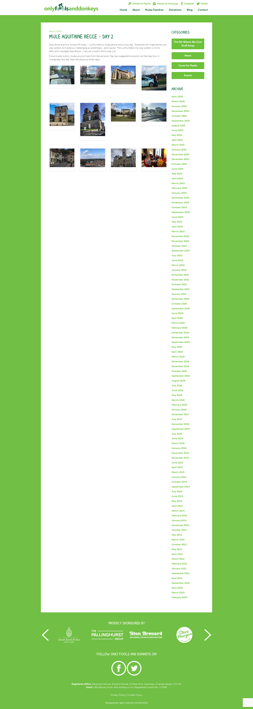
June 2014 (177, 496)
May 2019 (177, 347)
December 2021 (180, 274)
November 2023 (180, 202)
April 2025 (177, 140)
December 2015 (180, 453)
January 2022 (179, 270)
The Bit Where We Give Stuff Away (188, 43)
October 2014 (179, 481)
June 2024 (177, 168)
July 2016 (177, 433)
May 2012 (177, 549)
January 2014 (179, 520)
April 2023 (177, 226)
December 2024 (180, 154)
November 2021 (180, 279)
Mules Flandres (154, 9)
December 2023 (180, 197)
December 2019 (180, 332)
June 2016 (177, 438)
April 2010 (177, 587)
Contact (203, 9)
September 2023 (181, 212)
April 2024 (177, 178)
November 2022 (180, 241)
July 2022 (177, 255)
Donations (175, 9)
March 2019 (178, 356)
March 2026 (178, 101)
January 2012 (179, 568)
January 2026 (179, 106)
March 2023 (178, 231)
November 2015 (180, 457)
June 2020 (177, 313)
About (136, 9)
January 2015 (179, 477)
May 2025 (177, 135)
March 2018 (178, 400)
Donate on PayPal (141, 3)
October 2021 (179, 284)
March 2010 (178, 592)
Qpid (121, 702)
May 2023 (177, 221)
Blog (190, 9)
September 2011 (180, 573)
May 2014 (177, 501)
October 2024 (179, 164)
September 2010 (181, 583)
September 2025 (181, 120)
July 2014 (177, 491)
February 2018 (179, 404)
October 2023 (179, 207)
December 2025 (180, 111)
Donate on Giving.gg (167, 3)
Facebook (189, 3)
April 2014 (177, 505)
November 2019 (180, 337)
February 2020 (179, 327)
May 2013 (177, 534)
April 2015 (177, 467)
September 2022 (181, 250)
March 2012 (178, 558)
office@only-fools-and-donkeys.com (113, 687)
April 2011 (177, 578)
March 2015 (178, 472)
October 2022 (179, 246)
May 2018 (177, 395)
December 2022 (180, 236)
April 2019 (177, 351)
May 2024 (177, 173)
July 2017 (177, 419)
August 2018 (178, 380)
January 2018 (179, 409)
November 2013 (180, 525)
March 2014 (178, 510)
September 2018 (181, 375)
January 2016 (179, 448)
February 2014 (179, 515)
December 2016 (180, 424)
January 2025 (179, 149)
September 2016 (181, 429)
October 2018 (179, 371)
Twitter (204, 3)
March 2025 (178, 144)
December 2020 (180, 298)
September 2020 (181, 308)
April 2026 (177, 96)
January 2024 (179, 192)
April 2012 (177, 554)
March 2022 (178, 265)
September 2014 (181, 486)
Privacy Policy (118, 695)
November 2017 (180, 414)
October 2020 (179, 303)
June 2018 (177, 390)
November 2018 (180, 366)
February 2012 (179, 563)
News (187, 55)
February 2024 (179, 188)
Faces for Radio (187, 65)
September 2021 (181, 289)
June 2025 (177, 130)
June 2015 (177, 462)
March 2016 (178, 443)
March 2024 (178, 183)
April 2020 (177, 318)
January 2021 (179, 294)
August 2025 (178, 125)
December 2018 (180, 361)
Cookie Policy (134, 695)
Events (188, 75)
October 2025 (179, 116)
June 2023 (177, 217)
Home (123, 9)
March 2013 (178, 539)
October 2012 (179, 544)
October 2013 (179, 530)
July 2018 (177, 385)
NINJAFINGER (141, 703)
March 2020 (178, 323)
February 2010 (179, 597)
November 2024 (180, 159)
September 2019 (181, 342)
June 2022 (177, 260)
